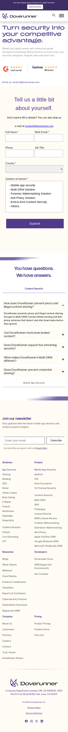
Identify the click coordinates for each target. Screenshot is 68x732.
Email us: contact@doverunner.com (21, 82)
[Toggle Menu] (61, 15)
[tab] (34, 289)
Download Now (35, 7)
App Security (9, 469)
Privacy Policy (34, 707)
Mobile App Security (45, 469)
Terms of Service (34, 713)
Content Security (11, 527)
